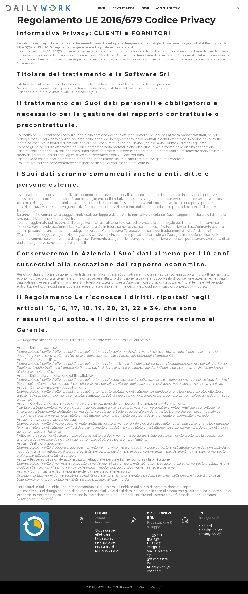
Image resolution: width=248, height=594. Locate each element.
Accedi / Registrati (168, 8)
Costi (145, 8)
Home (101, 8)
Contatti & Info (123, 8)
